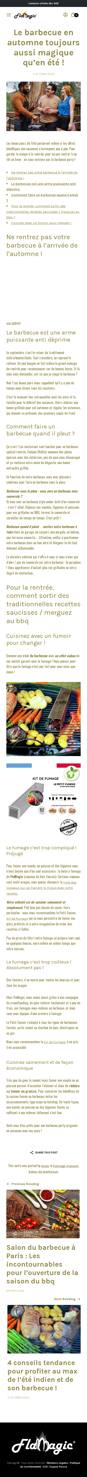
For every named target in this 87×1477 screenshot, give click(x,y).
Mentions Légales (58, 1462)
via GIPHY (13, 323)
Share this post (46, 1152)
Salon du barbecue (43, 1172)
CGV (45, 1466)
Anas (45, 1166)
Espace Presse (58, 1466)
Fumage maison (65, 1166)
